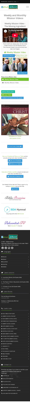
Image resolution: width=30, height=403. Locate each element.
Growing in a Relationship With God (9, 301)
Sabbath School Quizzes (8, 323)
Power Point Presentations (9, 321)
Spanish (4, 259)
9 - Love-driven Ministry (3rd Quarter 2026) (11, 277)
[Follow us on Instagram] (9, 248)
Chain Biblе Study (6, 358)
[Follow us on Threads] (12, 248)
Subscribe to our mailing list (10, 387)
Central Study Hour (7, 331)
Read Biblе (5, 356)
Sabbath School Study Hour (9, 328)
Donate (15, 189)
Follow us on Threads (9, 384)
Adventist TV (14, 226)
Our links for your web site (9, 393)
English (4, 256)
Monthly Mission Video (11, 83)
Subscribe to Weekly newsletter (9, 172)
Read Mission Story (8, 91)
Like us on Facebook (7, 156)
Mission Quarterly (7, 343)
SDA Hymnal (21, 213)
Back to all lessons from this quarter (13, 98)
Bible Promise (6, 353)
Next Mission (22, 73)
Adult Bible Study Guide (8, 313)
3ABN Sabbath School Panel (9, 333)
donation (12, 186)
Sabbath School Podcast (9, 316)
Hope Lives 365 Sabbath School (10, 341)
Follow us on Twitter (19, 156)
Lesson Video (7, 95)
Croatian (4, 264)
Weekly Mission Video (16, 52)
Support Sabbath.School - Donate (11, 390)
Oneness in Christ (15, 137)
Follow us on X (6, 381)
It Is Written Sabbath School (10, 338)
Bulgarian (5, 261)
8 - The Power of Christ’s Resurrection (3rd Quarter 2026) (15, 282)
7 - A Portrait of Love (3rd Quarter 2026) (10, 286)
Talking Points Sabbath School (10, 336)
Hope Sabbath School (8, 326)
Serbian (4, 266)
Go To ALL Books (15, 146)
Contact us (5, 375)
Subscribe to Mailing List (15, 176)
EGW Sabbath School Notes (9, 318)
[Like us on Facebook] (3, 248)
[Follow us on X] (6, 248)
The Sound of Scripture (8, 351)
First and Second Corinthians (8, 296)
